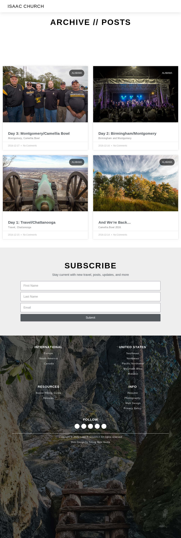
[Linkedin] (83, 426)
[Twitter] (90, 426)
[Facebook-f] (97, 426)
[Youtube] (103, 426)
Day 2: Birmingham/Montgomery (127, 133)
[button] (170, 6)
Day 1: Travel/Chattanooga (32, 222)
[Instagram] (77, 426)
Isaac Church (26, 6)
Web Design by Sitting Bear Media (90, 442)
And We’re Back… (114, 222)
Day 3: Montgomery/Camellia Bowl (39, 133)
